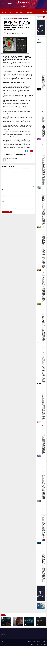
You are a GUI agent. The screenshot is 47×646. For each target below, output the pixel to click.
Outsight (17, 33)
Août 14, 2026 (5, 621)
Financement (21, 10)
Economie (7, 10)
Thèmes (16, 12)
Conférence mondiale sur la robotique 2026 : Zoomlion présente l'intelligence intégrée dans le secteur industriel (43, 194)
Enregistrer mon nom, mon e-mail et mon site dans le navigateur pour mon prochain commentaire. (17, 208)
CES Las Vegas (19, 18)
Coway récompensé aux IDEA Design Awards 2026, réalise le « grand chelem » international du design (43, 507)
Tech (26, 18)
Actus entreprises (6, 18)
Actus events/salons (13, 18)
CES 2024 (14, 33)
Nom (3, 189)
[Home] (2, 10)
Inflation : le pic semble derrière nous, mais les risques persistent (18, 617)
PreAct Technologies (22, 33)
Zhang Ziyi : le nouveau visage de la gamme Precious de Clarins (43, 273)
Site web (3, 201)
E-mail (3, 195)
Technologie (29, 10)
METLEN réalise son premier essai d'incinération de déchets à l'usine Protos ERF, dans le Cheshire (43, 349)
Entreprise (14, 10)
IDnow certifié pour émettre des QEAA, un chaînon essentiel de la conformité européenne (43, 390)
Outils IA (24, 18)
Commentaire (4, 170)
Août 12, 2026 (17, 621)
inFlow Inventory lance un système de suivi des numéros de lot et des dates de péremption (43, 427)
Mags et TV (4, 12)
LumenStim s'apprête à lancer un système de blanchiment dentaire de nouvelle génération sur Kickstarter (43, 146)
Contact (22, 12)
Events (10, 12)
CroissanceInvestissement (12, 158)
